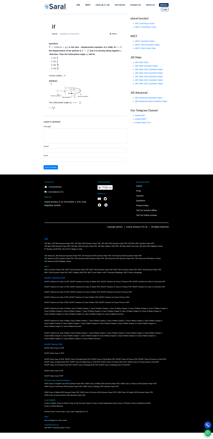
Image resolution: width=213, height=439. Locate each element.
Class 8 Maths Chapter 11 (147, 336)
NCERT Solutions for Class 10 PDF (56, 292)
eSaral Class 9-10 (143, 122)
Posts (138, 191)
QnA (46, 417)
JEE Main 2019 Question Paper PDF (84, 246)
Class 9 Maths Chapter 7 (71, 323)
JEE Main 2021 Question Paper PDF (141, 243)
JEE (78, 5)
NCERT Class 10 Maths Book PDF (56, 362)
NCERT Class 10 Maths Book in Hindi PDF (85, 362)
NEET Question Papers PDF (54, 270)
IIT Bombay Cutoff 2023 (52, 249)
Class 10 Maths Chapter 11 (151, 311)
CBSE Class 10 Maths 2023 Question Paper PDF (61, 392)
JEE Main (47, 243)
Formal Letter (60, 412)
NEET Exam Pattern (95, 272)
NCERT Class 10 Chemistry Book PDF (58, 365)
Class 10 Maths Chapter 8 (92, 311)
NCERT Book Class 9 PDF (53, 371)
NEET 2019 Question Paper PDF (56, 272)
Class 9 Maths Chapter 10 (127, 323)
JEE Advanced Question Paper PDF (68, 256)
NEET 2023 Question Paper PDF (77, 270)
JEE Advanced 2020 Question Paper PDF (89, 258)
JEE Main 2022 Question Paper (149, 80)
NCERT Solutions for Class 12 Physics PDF (116, 282)
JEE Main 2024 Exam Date (129, 246)
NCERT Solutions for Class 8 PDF (56, 302)
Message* (47, 126)
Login (164, 9)
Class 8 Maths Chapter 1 (79, 333)
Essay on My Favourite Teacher (80, 403)
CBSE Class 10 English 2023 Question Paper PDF (135, 392)
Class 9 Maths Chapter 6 (53, 323)
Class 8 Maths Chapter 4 (135, 333)
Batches (163, 5)
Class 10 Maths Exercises (114, 314)
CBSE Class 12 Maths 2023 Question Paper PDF (102, 384)
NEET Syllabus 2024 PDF (78, 272)
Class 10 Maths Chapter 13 (74, 314)
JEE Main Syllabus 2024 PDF (108, 246)
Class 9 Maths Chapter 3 (116, 321)
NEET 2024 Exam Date (145, 48)
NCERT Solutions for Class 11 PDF (56, 287)
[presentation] (58, 47)
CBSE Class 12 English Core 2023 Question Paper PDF (64, 384)
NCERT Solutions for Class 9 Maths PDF (83, 297)
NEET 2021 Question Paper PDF (125, 270)
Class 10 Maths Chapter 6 (53, 311)
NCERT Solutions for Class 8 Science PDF (114, 302)
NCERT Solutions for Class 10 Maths (57, 308)
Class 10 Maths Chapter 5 (158, 308)
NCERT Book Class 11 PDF (54, 353)
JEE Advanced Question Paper (148, 98)
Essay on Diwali (62, 403)
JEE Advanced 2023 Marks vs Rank (148, 258)
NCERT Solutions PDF (54, 278)
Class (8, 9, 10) (102, 5)
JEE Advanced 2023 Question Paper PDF (96, 256)
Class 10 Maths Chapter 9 (111, 311)
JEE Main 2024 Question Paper (149, 73)
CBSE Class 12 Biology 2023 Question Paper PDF (101, 386)
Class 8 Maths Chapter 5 (153, 333)
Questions (140, 201)
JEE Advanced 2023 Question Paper (151, 101)
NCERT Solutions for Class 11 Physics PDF (116, 287)
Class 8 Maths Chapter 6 (53, 336)
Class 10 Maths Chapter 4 (139, 308)
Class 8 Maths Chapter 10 (127, 336)
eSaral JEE (140, 115)
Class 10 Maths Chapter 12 (54, 314)
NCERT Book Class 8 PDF (53, 376)
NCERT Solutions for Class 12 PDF (56, 282)
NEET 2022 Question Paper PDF (101, 270)
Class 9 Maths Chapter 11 (147, 323)
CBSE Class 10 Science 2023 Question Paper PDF (98, 392)
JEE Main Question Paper (146, 66)
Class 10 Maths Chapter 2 (100, 308)
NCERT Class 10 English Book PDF (77, 359)
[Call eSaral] (208, 425)
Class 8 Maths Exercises (92, 338)
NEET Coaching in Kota (145, 27)
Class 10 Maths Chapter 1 (81, 308)
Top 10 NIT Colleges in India (72, 249)
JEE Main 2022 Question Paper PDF (114, 243)
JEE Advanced (49, 256)
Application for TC (81, 412)
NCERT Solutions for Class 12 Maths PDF (85, 282)
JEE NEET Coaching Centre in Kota (57, 428)
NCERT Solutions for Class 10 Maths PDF (85, 292)
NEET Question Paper (145, 41)
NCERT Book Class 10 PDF (54, 359)
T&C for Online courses (146, 215)
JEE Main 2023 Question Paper (149, 76)
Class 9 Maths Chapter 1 (79, 321)
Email (46, 155)
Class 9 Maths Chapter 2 (98, 321)
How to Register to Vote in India (55, 420)
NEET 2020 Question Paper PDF (149, 270)
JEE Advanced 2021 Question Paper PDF (59, 258)
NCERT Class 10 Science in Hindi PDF (152, 359)
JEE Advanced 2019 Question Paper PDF (119, 258)
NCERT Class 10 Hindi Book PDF (103, 359)
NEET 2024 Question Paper (147, 45)
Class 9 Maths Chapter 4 (135, 321)
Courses (140, 196)
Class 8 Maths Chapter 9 (108, 336)
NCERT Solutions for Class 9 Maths (57, 321)
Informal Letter (49, 412)
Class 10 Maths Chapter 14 (94, 314)
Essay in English (50, 403)
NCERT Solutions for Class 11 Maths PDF (85, 287)
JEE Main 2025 (141, 62)
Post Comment (50, 167)
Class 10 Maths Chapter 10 (131, 311)
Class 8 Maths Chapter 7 (71, 336)
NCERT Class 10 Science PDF (127, 359)
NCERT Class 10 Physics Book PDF (114, 362)
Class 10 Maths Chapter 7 (73, 311)
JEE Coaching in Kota (144, 23)
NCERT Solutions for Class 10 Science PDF (116, 292)
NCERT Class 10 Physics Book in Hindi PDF (143, 362)
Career (139, 186)
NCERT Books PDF (53, 344)
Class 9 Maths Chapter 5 (153, 321)
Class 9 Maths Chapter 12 (53, 326)
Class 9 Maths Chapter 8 (90, 323)
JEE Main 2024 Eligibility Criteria (151, 246)
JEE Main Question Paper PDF (63, 243)
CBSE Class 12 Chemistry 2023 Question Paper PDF (63, 386)
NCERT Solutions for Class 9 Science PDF (114, 297)
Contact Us (135, 5)
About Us (150, 5)
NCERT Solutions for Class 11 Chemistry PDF (148, 287)
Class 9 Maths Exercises (72, 326)
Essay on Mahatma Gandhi (141, 403)
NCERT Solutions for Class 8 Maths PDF (83, 302)
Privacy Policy (142, 205)
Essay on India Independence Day (104, 403)
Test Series (120, 5)
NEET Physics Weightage (133, 272)
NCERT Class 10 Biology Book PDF (85, 365)
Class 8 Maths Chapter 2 (98, 333)
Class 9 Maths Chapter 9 (108, 323)
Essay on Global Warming (53, 406)
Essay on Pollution (123, 403)
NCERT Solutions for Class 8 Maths (57, 333)
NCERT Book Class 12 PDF (54, 348)
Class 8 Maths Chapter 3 (116, 333)
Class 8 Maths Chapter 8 (90, 336)
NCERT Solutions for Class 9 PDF (56, 297)
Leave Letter (70, 412)
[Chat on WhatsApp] (208, 433)
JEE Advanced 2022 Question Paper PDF (127, 256)
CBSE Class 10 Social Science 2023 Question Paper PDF (64, 395)
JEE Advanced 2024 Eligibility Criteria (57, 261)
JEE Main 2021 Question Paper (149, 83)
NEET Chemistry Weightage (113, 272)
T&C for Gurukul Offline (146, 210)
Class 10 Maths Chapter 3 (119, 308)
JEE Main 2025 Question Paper (149, 69)
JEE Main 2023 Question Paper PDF (88, 243)
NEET (88, 5)
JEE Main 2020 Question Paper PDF (57, 246)
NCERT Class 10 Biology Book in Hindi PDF (114, 365)
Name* (46, 146)
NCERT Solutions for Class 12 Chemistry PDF (149, 282)
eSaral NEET (141, 119)
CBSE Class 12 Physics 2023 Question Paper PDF (138, 384)
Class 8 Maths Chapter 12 (53, 338)
